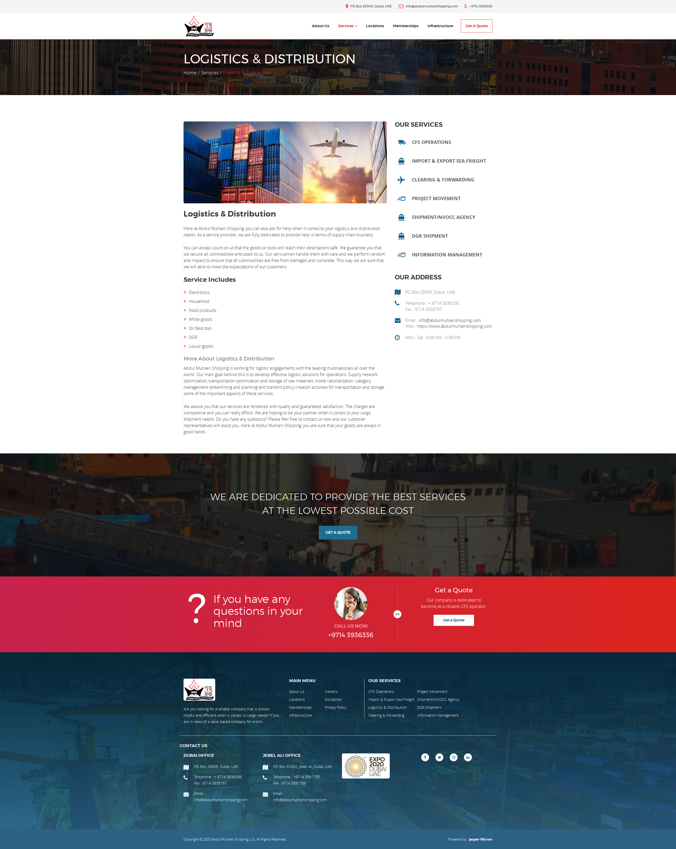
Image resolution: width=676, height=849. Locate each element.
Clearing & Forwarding (386, 715)
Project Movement (432, 691)
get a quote (477, 26)
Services (346, 26)
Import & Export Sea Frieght (391, 699)
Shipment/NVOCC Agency (438, 699)
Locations (375, 26)
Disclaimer (333, 699)
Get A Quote (338, 532)
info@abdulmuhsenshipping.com (450, 320)
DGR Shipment (429, 707)
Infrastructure (440, 26)
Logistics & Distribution (387, 707)
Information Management (438, 715)
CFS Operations (381, 691)
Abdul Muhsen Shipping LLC (233, 839)
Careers (331, 691)
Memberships (406, 26)
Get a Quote (453, 620)
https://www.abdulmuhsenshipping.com (454, 326)
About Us (320, 26)
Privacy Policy (335, 707)
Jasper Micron (480, 839)
